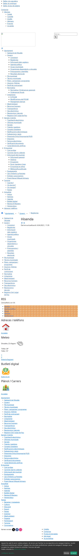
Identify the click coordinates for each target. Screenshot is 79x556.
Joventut (7, 514)
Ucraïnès (10, 26)
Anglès (9, 19)
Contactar (4, 10)
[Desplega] (15, 213)
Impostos (7, 456)
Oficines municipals (11, 439)
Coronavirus (8, 525)
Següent (10, 359)
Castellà (10, 17)
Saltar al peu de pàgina (11, 6)
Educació (7, 507)
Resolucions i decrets (12, 430)
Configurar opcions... (8, 553)
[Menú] (2, 48)
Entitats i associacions (12, 479)
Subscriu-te (5, 377)
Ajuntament (9, 213)
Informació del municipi (13, 472)
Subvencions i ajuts (11, 451)
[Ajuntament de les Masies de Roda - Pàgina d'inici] (18, 39)
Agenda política (13, 234)
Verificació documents (12, 460)
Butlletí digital (9, 493)
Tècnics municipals (11, 260)
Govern (22, 213)
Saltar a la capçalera (10, 1)
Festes (6, 511)
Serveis (6, 442)
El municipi (5, 465)
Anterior (4, 359)
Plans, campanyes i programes (15, 409)
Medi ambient (9, 516)
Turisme (7, 523)
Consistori (11, 225)
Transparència (9, 283)
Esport (6, 509)
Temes (3, 500)
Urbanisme (8, 276)
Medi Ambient (9, 278)
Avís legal (47, 536)
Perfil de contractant (11, 414)
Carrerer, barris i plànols (13, 470)
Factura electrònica (11, 458)
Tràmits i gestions (10, 444)
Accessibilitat (48, 538)
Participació (8, 521)
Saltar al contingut (9, 3)
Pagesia (7, 518)
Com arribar (8, 467)
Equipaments (9, 474)
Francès (10, 24)
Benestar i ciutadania (12, 502)
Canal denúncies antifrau (13, 463)
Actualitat (4, 484)
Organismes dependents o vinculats (12, 243)
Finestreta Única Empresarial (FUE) (16, 453)
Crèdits (46, 529)
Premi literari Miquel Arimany (15, 481)
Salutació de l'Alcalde (11, 400)
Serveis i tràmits (7, 435)
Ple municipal (9, 258)
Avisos (6, 311)
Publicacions (8, 316)
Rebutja (66, 553)
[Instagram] (20, 529)
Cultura (7, 504)
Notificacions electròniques (14, 449)
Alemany (10, 21)
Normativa (8, 274)
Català (9, 14)
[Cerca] (55, 37)
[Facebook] (17, 529)
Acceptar (73, 553)
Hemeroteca (8, 497)
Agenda (7, 306)
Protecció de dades (51, 534)
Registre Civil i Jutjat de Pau (14, 433)
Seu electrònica (9, 285)
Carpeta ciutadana (11, 446)
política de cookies (20, 549)
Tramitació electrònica (12, 437)
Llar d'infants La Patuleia (13, 477)
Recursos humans (10, 281)
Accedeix (4, 333)
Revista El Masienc (11, 495)
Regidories (35, 213)
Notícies (7, 313)
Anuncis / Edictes (10, 267)
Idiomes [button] (7, 12)
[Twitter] (14, 529)
